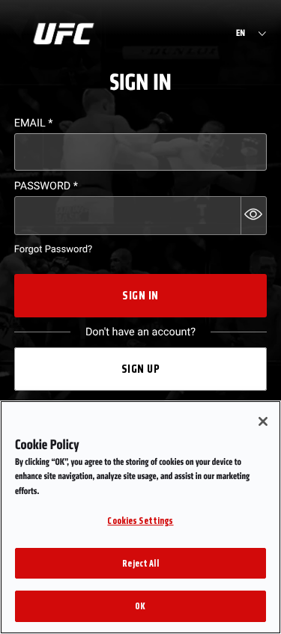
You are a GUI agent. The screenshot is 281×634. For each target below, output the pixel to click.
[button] (254, 215)
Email (33, 123)
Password (46, 186)
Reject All (140, 563)
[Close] (263, 421)
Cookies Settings (140, 520)
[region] (140, 517)
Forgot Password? (53, 249)
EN (240, 34)
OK (140, 606)
